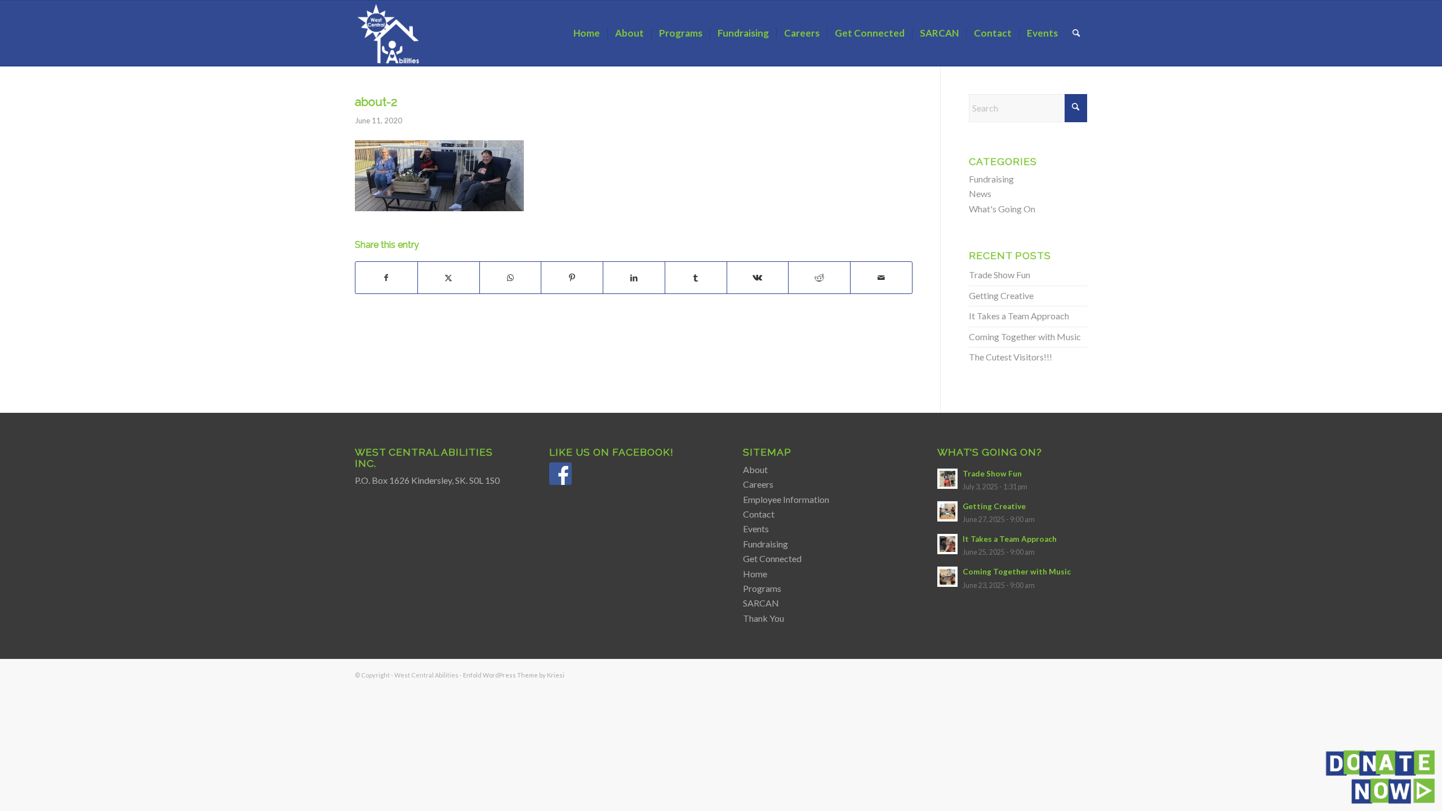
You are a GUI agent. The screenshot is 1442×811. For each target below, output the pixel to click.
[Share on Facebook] (386, 277)
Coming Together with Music (1025, 336)
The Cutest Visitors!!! (1010, 356)
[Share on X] (448, 277)
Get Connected (772, 558)
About (755, 469)
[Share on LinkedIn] (634, 277)
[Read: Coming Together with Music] (947, 577)
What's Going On (1002, 208)
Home (755, 573)
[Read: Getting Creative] (947, 511)
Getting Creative (1001, 295)
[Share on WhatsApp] (510, 277)
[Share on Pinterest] (572, 277)
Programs (762, 588)
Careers (758, 484)
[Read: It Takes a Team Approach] (947, 544)
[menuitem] (586, 33)
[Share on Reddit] (819, 277)
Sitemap (767, 452)
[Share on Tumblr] (696, 277)
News (980, 193)
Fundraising (991, 178)
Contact (759, 514)
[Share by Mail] (881, 277)
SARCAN (761, 603)
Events (756, 528)
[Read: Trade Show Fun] (947, 479)
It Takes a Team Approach (1019, 315)
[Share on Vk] (758, 277)
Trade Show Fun (999, 274)
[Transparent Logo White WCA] (390, 33)
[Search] (1076, 33)
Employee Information (786, 499)
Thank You (763, 618)
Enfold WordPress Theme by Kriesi (513, 675)
